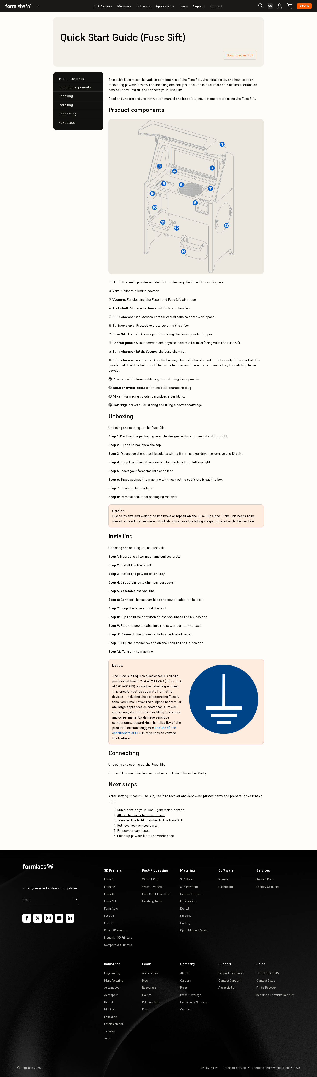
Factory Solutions (267, 887)
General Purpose (191, 894)
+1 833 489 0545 (267, 973)
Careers (185, 980)
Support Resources (231, 973)
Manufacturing (113, 980)
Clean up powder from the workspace (145, 836)
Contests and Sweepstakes (270, 1068)
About (184, 973)
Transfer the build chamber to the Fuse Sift (149, 820)
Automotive (111, 988)
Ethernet (186, 773)
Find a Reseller (266, 988)
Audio (108, 1038)
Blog (145, 980)
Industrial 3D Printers (118, 937)
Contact (216, 6)
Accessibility (226, 988)
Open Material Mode (194, 930)
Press (184, 988)
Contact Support (229, 980)
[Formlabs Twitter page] (37, 918)
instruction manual (161, 98)
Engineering (188, 901)
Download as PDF (240, 55)
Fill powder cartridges (133, 830)
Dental (184, 908)
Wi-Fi (202, 773)
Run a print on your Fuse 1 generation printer (150, 810)
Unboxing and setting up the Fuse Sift (136, 427)
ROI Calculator (151, 1002)
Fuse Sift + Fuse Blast (156, 894)
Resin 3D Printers (115, 930)
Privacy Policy (209, 1068)
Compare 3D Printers (118, 945)
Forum (146, 1009)
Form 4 (108, 879)
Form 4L (109, 894)
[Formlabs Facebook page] (26, 918)
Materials (124, 6)
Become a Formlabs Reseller (275, 995)
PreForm (223, 879)
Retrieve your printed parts (137, 825)
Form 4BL (110, 901)
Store (304, 6)
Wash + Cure (150, 879)
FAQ (297, 1068)
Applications (165, 6)
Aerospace (111, 995)
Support (199, 6)
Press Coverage (190, 995)
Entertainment (113, 1024)
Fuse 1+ (109, 923)
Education (110, 1017)
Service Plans (265, 879)
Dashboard (225, 887)
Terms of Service (234, 1068)
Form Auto (111, 908)
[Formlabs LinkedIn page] (70, 918)
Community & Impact (194, 1002)
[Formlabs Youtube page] (59, 918)
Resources (149, 988)
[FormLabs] (18, 6)
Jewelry (109, 1031)
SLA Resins (187, 879)
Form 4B (109, 887)
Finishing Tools (152, 901)
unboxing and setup (169, 85)
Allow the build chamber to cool (141, 815)
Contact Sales (265, 980)
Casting (185, 923)
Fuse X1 (109, 916)
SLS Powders (189, 887)
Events (146, 995)
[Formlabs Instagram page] (48, 918)
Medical (185, 916)
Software (144, 6)
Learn (183, 6)
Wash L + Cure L (153, 887)
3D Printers (103, 6)
